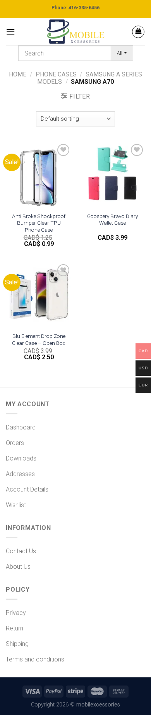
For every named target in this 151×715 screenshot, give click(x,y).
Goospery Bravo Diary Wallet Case (112, 219)
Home (17, 74)
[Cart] (138, 32)
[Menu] (10, 31)
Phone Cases (56, 74)
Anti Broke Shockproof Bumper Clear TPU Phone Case (38, 223)
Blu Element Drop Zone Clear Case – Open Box (38, 339)
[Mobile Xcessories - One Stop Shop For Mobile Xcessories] (75, 31)
